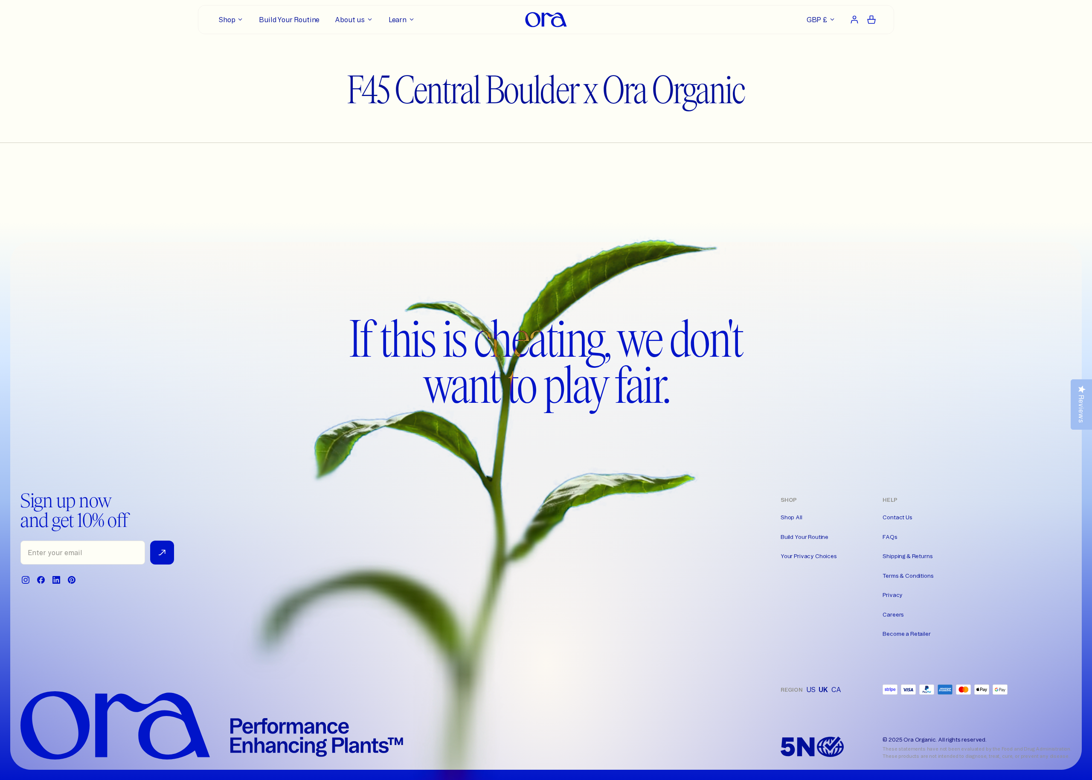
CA (836, 689)
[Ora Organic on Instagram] (25, 580)
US (811, 689)
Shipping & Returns (907, 556)
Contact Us (897, 517)
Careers (893, 614)
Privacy (893, 595)
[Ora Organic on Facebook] (41, 580)
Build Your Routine (804, 537)
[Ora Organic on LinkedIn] (56, 580)
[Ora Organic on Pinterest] (72, 580)
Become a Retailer (906, 634)
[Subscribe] (162, 553)
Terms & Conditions (908, 576)
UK (823, 689)
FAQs (890, 537)
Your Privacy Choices (809, 556)
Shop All (791, 517)
